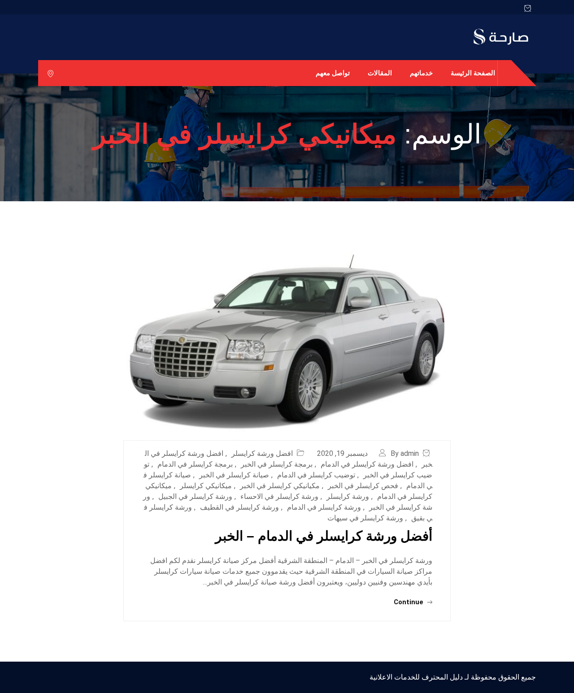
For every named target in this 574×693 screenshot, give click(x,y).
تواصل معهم (333, 73)
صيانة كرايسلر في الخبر (234, 475)
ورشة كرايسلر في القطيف (239, 507)
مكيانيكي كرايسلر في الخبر (280, 485)
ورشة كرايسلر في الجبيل (195, 496)
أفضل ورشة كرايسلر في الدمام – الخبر (323, 535)
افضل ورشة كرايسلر (262, 453)
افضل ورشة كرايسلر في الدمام (367, 464)
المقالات (380, 73)
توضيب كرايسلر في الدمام (316, 475)
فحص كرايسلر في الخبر (363, 485)
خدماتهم (421, 73)
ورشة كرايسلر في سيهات (365, 518)
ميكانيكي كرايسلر (206, 485)
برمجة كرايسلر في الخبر (277, 464)
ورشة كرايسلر (347, 496)
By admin (405, 453)
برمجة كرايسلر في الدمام (195, 464)
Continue (409, 602)
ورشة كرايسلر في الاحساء (279, 496)
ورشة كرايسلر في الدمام (324, 507)
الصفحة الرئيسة (473, 73)
